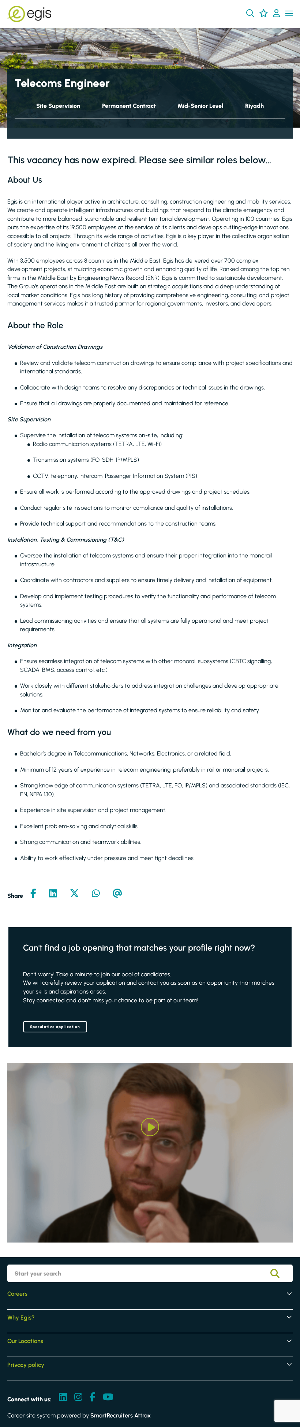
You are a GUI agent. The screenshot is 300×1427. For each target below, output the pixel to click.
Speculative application (55, 1026)
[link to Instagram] (78, 1398)
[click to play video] (150, 1127)
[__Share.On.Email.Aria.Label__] (117, 894)
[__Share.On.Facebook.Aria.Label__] (33, 894)
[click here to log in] (276, 14)
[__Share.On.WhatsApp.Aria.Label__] (96, 894)
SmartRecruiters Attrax (120, 1415)
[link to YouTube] (108, 1398)
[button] (250, 13)
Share (15, 895)
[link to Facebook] (92, 1398)
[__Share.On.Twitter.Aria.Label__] (74, 894)
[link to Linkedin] (63, 1398)
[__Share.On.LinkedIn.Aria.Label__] (53, 894)
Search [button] (280, 1273)
